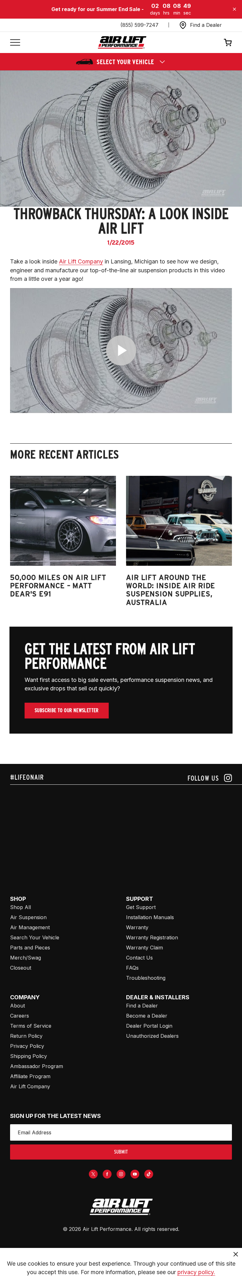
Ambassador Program (36, 1066)
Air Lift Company (81, 261)
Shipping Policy (28, 1056)
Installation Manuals (150, 917)
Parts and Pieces (30, 947)
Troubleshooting (145, 978)
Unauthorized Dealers (152, 1036)
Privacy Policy (27, 1046)
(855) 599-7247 (139, 25)
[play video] (121, 350)
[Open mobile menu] (15, 42)
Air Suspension (28, 917)
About (17, 1005)
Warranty (137, 927)
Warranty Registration (152, 937)
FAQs (132, 968)
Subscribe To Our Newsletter (67, 710)
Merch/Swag (25, 957)
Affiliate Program (30, 1076)
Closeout (20, 968)
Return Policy (26, 1036)
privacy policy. (196, 1272)
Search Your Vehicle (34, 937)
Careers (19, 1016)
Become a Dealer (146, 1016)
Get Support (141, 907)
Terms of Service (30, 1026)
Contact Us (139, 957)
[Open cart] (228, 42)
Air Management (30, 927)
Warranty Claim (144, 947)
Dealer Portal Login (149, 1026)
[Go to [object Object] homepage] (121, 1207)
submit (121, 1152)
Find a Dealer (142, 1005)
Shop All (20, 907)
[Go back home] (122, 42)
